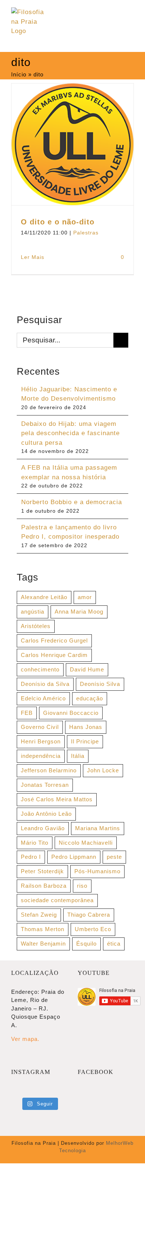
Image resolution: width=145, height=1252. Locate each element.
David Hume (87, 669)
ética (113, 943)
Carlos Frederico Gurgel (54, 640)
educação (89, 698)
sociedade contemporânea (57, 900)
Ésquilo (86, 943)
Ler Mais (32, 257)
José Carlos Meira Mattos (57, 799)
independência (41, 756)
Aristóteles (36, 626)
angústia (32, 611)
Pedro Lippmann (73, 857)
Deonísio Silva (100, 684)
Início (18, 74)
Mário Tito (34, 842)
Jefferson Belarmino (49, 770)
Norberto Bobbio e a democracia (71, 502)
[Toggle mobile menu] (131, 15)
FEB (27, 713)
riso (82, 886)
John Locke (103, 770)
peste (114, 857)
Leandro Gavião (43, 828)
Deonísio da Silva (45, 684)
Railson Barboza (44, 886)
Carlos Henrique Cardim (54, 655)
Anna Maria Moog (79, 611)
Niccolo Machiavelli (86, 842)
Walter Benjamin (43, 943)
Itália (77, 756)
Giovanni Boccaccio (71, 713)
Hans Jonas (85, 727)
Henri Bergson (41, 741)
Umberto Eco (93, 929)
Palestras (86, 233)
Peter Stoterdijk (42, 871)
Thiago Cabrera (88, 914)
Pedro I (31, 857)
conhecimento (40, 669)
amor (85, 597)
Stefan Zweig (39, 914)
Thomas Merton (42, 929)
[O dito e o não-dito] (72, 144)
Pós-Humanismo (97, 871)
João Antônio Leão (46, 814)
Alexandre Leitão (44, 597)
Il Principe (85, 741)
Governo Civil (40, 727)
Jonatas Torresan (45, 785)
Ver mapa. (25, 1039)
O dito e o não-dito (57, 222)
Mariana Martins (97, 828)
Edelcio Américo (43, 698)
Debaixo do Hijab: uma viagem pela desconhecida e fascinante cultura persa (70, 433)
